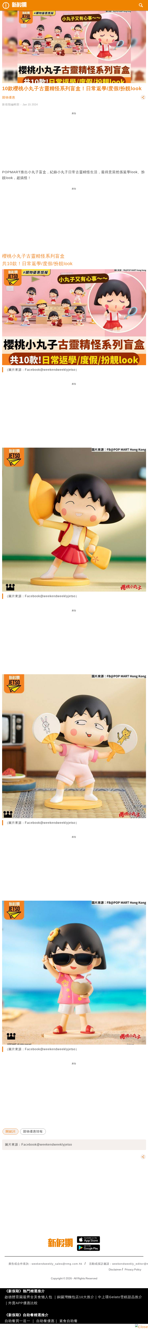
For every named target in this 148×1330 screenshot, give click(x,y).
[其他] (143, 99)
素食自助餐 (68, 1321)
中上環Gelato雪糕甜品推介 (120, 1297)
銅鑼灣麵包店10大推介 (75, 1297)
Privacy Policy (133, 1269)
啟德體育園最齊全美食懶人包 (28, 1297)
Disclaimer (115, 1269)
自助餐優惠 (45, 1321)
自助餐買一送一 (17, 1321)
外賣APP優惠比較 (23, 1303)
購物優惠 (8, 97)
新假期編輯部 (10, 104)
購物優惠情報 (33, 1131)
